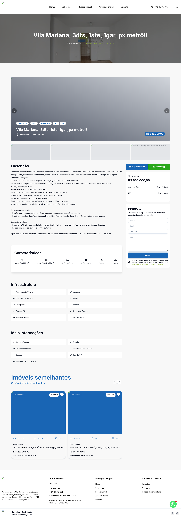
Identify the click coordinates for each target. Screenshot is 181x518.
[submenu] (176, 7)
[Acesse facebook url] (172, 513)
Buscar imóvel (85, 7)
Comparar (146, 488)
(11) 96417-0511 (57, 492)
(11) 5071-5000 (57, 488)
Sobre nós (67, 7)
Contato (124, 7)
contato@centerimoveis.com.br (63, 495)
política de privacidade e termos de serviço (147, 264)
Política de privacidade (151, 492)
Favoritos (146, 484)
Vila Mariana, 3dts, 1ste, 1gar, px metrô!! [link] (98, 43)
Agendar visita (138, 167)
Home (52, 7)
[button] (14, 110)
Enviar (148, 255)
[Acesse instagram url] (177, 513)
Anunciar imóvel (106, 7)
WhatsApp (160, 167)
